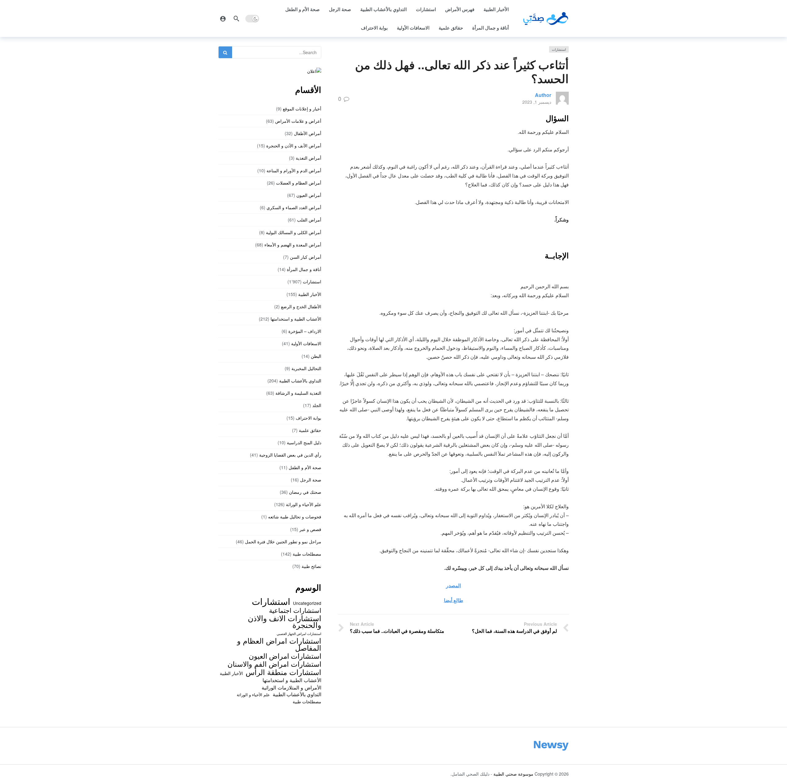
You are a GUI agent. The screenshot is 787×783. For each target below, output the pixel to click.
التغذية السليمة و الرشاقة (298, 393)
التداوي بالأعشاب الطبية (383, 9)
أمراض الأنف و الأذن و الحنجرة (293, 145)
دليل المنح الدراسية (304, 442)
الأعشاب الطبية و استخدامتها (296, 319)
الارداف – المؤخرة (304, 331)
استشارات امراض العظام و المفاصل (279, 644)
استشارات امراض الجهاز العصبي (299, 633)
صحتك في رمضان (305, 492)
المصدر (453, 585)
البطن (316, 356)
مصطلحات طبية (307, 554)
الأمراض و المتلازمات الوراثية (291, 687)
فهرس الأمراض (459, 9)
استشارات (426, 9)
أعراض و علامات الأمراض (298, 121)
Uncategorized (307, 603)
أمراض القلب (309, 220)
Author (543, 94)
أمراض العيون (308, 195)
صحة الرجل (340, 9)
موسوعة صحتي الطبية (513, 774)
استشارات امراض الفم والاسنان (274, 663)
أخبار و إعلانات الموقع (302, 109)
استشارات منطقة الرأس (283, 672)
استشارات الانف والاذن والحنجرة (284, 621)
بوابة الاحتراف (374, 27)
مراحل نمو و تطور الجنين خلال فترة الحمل (283, 541)
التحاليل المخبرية (306, 368)
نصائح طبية (311, 566)
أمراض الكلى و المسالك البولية (293, 232)
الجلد (316, 405)
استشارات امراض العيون (285, 655)
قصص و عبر (310, 529)
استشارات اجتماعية (295, 610)
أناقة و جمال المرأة (490, 27)
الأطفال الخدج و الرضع (301, 306)
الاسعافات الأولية (413, 27)
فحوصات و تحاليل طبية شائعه (294, 516)
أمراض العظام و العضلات (298, 183)
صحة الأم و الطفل (302, 9)
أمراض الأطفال (307, 133)
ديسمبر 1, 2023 (536, 102)
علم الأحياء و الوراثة (303, 504)
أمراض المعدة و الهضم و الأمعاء (292, 245)
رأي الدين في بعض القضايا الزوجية (290, 455)
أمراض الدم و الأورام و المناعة (294, 170)
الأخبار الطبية (496, 9)
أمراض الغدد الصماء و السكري (294, 207)
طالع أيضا (453, 600)
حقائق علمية (451, 27)
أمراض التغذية (308, 158)
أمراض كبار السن (305, 257)
